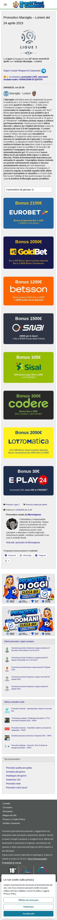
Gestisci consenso (11, 823)
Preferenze (28, 907)
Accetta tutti (28, 913)
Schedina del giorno (15, 772)
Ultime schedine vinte (14, 702)
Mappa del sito (9, 815)
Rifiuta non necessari (28, 900)
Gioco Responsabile (37, 859)
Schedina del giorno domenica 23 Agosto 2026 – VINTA (31, 736)
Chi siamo (7, 807)
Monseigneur (34, 514)
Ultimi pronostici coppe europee (19, 641)
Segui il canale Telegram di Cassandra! (22, 71)
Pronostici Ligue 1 (12, 505)
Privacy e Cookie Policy (14, 819)
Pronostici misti (13, 784)
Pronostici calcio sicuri (16, 787)
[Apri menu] (5, 4)
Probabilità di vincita (11, 863)
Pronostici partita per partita (36, 505)
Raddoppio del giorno (16, 776)
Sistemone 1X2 (13, 780)
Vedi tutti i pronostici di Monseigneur (23, 542)
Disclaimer (8, 811)
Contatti (6, 803)
